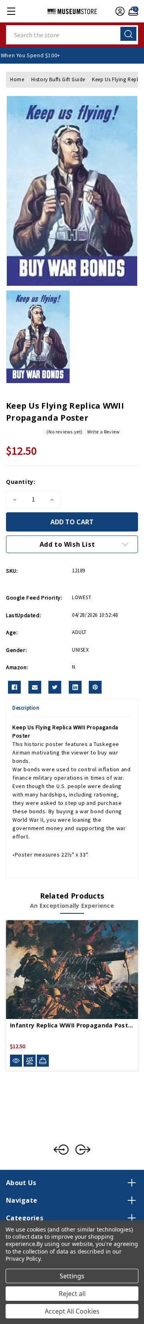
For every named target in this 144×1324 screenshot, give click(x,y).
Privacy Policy (23, 1258)
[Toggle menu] (11, 11)
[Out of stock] (43, 1061)
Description (26, 707)
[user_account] (119, 11)
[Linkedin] (75, 687)
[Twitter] (54, 687)
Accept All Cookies (72, 1311)
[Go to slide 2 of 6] (83, 1149)
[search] (128, 34)
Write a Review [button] (103, 432)
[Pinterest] (95, 687)
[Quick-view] (16, 1061)
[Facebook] (14, 687)
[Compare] (30, 1061)
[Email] (34, 687)
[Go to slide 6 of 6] (61, 1149)
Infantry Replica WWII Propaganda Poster (72, 1025)
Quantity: (20, 481)
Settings (72, 1276)
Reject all (72, 1293)
